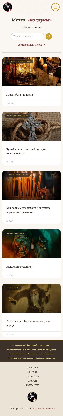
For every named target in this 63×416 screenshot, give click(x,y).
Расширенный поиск (31, 44)
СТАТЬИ (32, 380)
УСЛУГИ (32, 371)
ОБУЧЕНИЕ (32, 376)
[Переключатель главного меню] (55, 7)
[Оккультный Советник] (32, 397)
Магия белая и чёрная (20, 94)
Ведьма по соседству (19, 266)
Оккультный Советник (43, 408)
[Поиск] (49, 36)
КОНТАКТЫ (32, 385)
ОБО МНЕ (32, 367)
